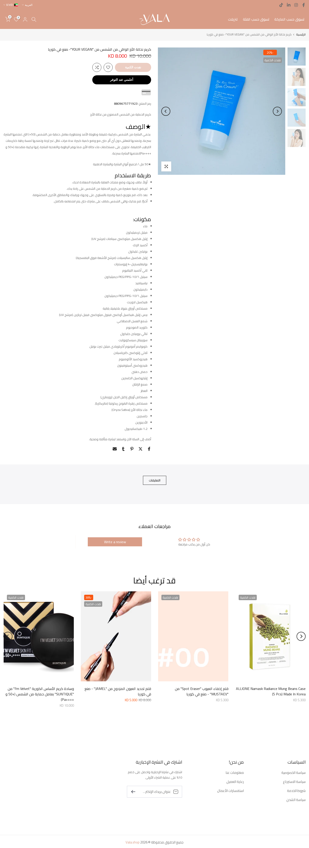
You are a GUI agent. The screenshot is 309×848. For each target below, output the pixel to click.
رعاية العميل (235, 781)
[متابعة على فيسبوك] (304, 5)
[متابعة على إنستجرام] (296, 5)
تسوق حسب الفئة (256, 19)
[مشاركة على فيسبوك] (149, 449)
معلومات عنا (235, 772)
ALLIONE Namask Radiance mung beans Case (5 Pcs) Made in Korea (271, 691)
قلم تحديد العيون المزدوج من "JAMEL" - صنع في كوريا (118, 691)
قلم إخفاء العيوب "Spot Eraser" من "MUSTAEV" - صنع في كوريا (201, 691)
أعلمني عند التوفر (121, 79)
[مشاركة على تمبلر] (123, 449)
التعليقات (154, 480)
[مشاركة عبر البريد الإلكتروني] (115, 449)
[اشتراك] (135, 791)
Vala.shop (133, 842)
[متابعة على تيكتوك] (281, 5)
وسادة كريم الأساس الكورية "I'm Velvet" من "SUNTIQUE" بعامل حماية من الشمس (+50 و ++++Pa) (39, 694)
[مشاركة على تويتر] (140, 449)
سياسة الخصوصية (293, 772)
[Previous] (277, 111)
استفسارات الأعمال (230, 790)
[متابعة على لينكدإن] (289, 5)
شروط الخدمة (296, 790)
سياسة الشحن (296, 799)
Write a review (115, 541)
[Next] (165, 111)
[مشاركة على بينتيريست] (132, 449)
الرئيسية (301, 34)
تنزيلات (233, 19)
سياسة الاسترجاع (294, 781)
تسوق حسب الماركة (289, 19)
